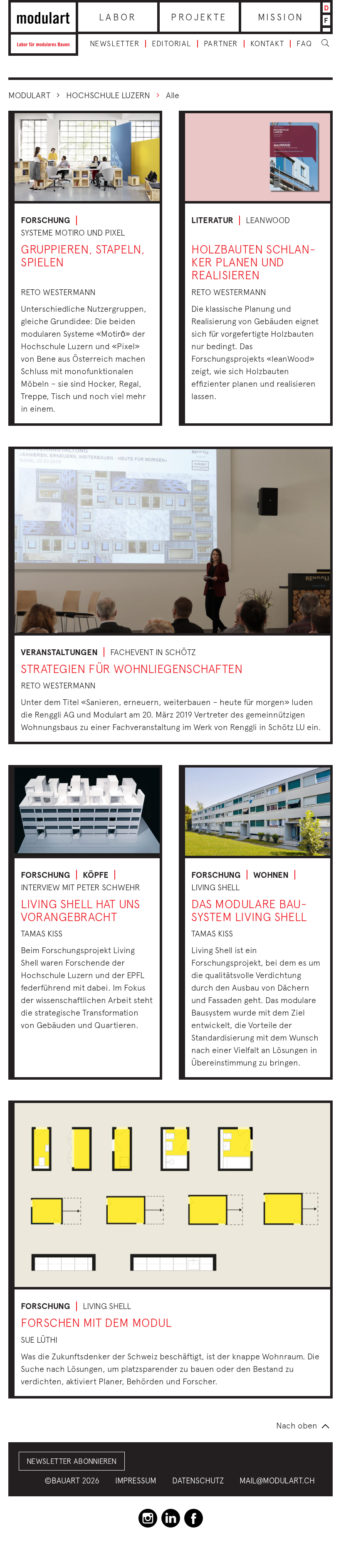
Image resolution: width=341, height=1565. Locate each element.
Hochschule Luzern (108, 95)
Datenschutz (198, 1480)
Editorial (171, 43)
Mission (281, 17)
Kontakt (267, 43)
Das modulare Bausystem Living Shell (249, 910)
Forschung (45, 220)
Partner (221, 43)
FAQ (304, 43)
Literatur (212, 220)
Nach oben (296, 1425)
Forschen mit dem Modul (96, 1322)
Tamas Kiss (41, 933)
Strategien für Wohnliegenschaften (131, 669)
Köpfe (96, 875)
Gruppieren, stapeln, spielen (83, 255)
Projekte (199, 17)
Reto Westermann (58, 292)
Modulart (29, 95)
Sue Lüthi (39, 1339)
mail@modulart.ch (277, 1480)
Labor (117, 17)
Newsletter (114, 43)
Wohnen (271, 875)
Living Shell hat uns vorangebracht (80, 910)
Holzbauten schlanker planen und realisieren (253, 262)
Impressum (135, 1480)
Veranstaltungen (59, 652)
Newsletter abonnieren (72, 1461)
